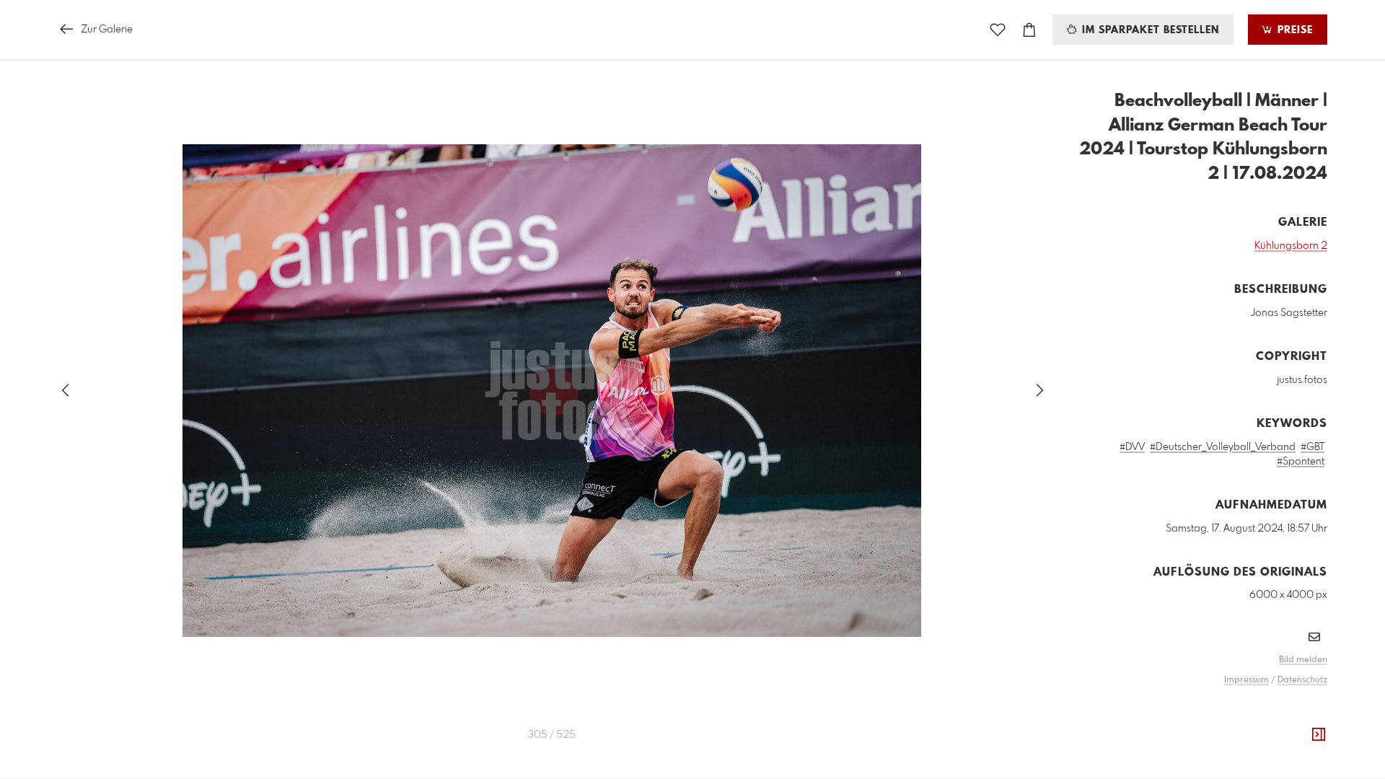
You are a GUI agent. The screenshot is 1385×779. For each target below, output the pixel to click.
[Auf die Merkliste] (997, 30)
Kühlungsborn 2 (1290, 246)
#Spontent (1300, 462)
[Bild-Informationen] (1318, 735)
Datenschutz (1302, 680)
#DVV (1132, 447)
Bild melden (1303, 660)
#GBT (1312, 447)
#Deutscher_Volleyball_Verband (1223, 447)
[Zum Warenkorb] (1029, 30)
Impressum (1246, 680)
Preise (1293, 30)
